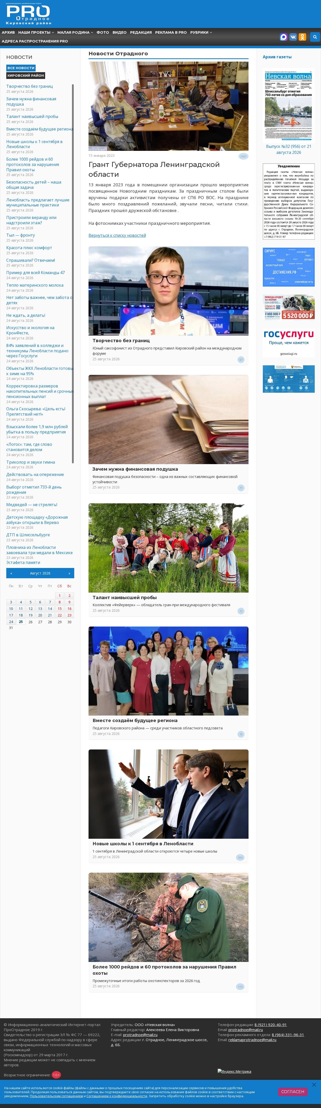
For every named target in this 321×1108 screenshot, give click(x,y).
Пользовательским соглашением (56, 1096)
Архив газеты (277, 57)
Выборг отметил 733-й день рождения (34, 489)
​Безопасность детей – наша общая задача (33, 184)
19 (31, 615)
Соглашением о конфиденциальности (117, 1096)
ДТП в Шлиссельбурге (28, 535)
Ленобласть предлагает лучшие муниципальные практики (37, 202)
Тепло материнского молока (34, 285)
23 (69, 615)
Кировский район (26, 75)
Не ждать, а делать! (25, 315)
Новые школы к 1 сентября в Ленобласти (143, 843)
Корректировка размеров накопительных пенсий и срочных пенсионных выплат (40, 391)
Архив (8, 32)
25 (21, 621)
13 (40, 608)
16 (69, 608)
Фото (103, 32)
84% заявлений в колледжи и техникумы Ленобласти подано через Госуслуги (37, 351)
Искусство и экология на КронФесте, (30, 330)
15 (60, 608)
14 (50, 608)
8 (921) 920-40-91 (271, 1024)
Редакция (141, 32)
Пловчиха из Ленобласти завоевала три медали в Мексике (39, 550)
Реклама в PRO (171, 32)
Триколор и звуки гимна (30, 462)
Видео (120, 32)
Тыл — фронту (20, 235)
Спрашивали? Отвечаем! (30, 260)
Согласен (292, 1091)
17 (11, 615)
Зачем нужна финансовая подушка (135, 469)
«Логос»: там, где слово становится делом (29, 446)
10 (11, 608)
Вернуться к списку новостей (117, 235)
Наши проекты (34, 32)
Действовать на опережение (35, 474)
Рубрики (199, 32)
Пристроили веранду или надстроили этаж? (31, 220)
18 (21, 615)
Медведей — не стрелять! (31, 504)
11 (21, 608)
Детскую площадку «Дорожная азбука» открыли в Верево (37, 519)
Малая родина (73, 32)
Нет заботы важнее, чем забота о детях (39, 300)
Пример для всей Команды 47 (35, 272)
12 (31, 608)
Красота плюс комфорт (29, 247)
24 (11, 621)
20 (40, 615)
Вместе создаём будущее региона (135, 720)
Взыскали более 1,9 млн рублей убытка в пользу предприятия (37, 429)
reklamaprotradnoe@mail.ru (252, 1039)
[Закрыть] (314, 1085)
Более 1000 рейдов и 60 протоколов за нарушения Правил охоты (32, 164)
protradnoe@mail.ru (140, 1034)
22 (60, 615)
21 (50, 615)
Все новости (21, 68)
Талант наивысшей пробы (125, 597)
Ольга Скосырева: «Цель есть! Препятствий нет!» (35, 411)
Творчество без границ (121, 340)
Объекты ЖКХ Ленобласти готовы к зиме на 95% (39, 371)
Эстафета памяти (23, 562)
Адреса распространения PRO (35, 41)
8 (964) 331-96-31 (288, 1034)
